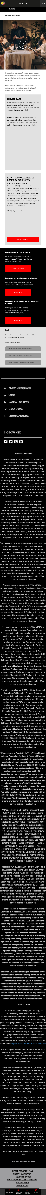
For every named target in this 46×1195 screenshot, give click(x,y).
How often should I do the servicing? (21, 349)
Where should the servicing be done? (21, 362)
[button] (23, 375)
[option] (23, 45)
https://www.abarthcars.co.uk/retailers (28, 1044)
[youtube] (20, 441)
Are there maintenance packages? (21, 355)
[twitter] (10, 441)
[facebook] (5, 441)
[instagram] (15, 441)
